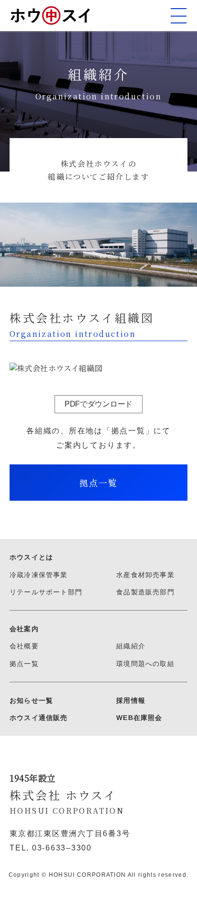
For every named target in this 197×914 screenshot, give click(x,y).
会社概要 (24, 646)
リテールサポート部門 (46, 592)
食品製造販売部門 (145, 592)
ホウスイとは (31, 557)
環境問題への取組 (145, 663)
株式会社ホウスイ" (50, 15)
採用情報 (130, 700)
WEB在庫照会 (139, 717)
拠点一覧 (24, 663)
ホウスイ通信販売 (39, 717)
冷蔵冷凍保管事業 (39, 575)
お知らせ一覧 (31, 700)
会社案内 (24, 629)
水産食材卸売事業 (145, 575)
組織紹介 (130, 646)
